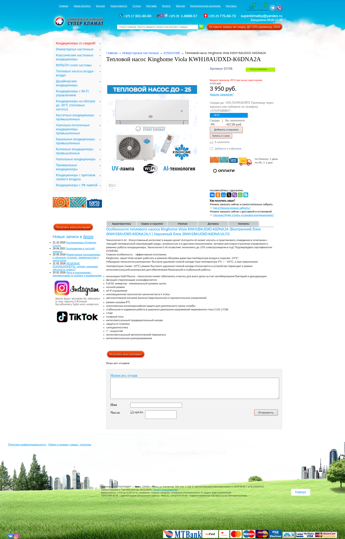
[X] (229, 194)
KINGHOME (172, 53)
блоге (88, 236)
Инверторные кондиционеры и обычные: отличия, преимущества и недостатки (76, 257)
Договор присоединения (165, 489)
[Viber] (234, 194)
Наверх (300, 492)
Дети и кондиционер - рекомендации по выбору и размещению (77, 274)
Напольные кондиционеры (76, 159)
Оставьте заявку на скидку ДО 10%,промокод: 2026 (244, 27)
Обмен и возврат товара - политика (69, 444)
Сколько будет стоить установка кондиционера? (243, 215)
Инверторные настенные (74, 49)
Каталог (100, 6)
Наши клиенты (118, 6)
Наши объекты (82, 6)
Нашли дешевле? (222, 94)
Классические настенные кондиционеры (74, 57)
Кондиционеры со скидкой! (75, 43)
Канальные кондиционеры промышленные (75, 141)
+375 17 (137, 16)
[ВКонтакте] (212, 194)
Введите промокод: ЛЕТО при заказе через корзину (236, 80)
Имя (113, 405)
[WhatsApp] (240, 194)
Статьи (137, 6)
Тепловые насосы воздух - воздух (75, 73)
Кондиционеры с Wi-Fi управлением (72, 93)
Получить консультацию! (73, 227)
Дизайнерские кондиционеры (67, 83)
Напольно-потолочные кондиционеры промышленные (73, 129)
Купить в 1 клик (221, 136)
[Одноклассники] (217, 194)
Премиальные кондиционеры (67, 167)
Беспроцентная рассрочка (205, 6)
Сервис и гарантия (152, 223)
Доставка (151, 6)
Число (115, 412)
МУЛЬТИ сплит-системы (74, 65)
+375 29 (183, 16)
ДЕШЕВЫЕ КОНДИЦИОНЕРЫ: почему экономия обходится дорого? (75, 266)
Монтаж (180, 6)
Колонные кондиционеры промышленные (74, 151)
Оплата (166, 6)
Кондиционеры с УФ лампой (76, 185)
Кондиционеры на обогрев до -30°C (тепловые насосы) (75, 105)
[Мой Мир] (223, 194)
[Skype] (245, 194)
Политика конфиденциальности (27, 444)
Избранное (262, 7)
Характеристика (121, 223)
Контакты (231, 6)
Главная (63, 6)
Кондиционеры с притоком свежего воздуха (75, 177)
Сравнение (251, 7)
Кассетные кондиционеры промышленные (75, 117)
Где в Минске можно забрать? (232, 208)
